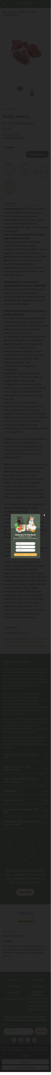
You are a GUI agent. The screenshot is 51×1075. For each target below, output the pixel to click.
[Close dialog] (44, 515)
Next (25, 554)
